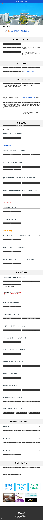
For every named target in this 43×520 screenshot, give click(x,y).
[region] (21, 1)
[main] (24, 13)
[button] (1, 4)
